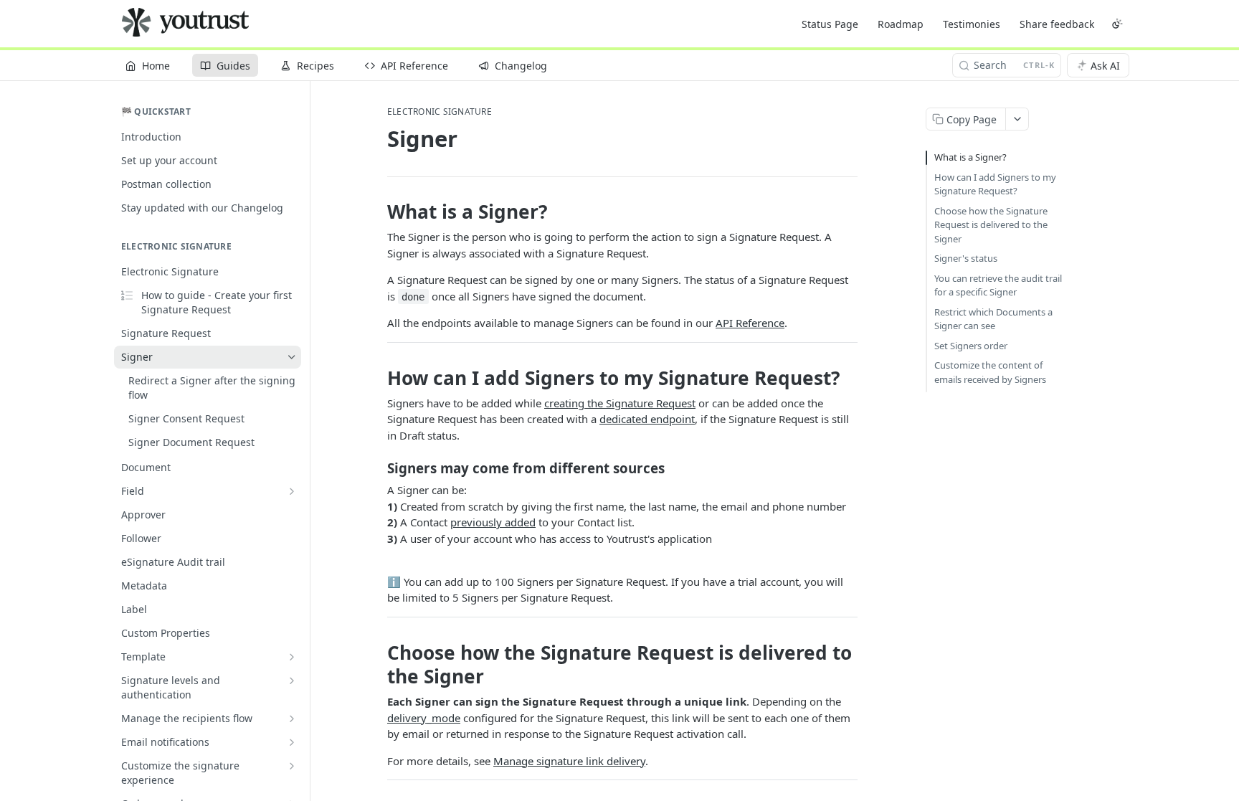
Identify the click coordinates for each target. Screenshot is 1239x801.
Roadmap (901, 24)
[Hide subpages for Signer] (292, 357)
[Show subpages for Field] (292, 491)
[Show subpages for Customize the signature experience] (292, 766)
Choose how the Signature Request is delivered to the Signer (991, 224)
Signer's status (965, 258)
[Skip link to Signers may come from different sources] (377, 468)
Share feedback (1057, 24)
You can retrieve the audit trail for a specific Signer (998, 285)
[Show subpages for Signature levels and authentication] (292, 680)
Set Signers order (970, 345)
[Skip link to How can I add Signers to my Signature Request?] (377, 378)
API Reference (750, 323)
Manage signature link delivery (569, 761)
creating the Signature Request (620, 403)
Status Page (830, 24)
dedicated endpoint (647, 419)
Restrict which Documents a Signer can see (993, 319)
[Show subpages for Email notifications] (292, 742)
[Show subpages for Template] (292, 657)
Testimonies (971, 24)
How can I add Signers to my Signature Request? (995, 184)
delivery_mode (423, 718)
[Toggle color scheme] (1117, 23)
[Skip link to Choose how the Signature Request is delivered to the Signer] (377, 664)
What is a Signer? (970, 157)
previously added (493, 522)
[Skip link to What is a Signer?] (377, 211)
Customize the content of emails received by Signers (990, 372)
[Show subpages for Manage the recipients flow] (292, 718)
